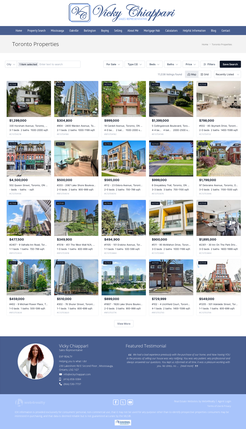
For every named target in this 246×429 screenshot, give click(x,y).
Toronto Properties (222, 44)
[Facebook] (115, 402)
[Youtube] (130, 402)
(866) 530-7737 (72, 384)
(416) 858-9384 (72, 379)
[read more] (187, 366)
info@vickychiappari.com (77, 374)
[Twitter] (123, 402)
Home (205, 44)
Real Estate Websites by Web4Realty (194, 401)
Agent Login (224, 401)
